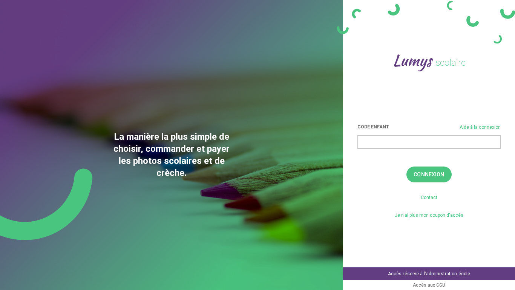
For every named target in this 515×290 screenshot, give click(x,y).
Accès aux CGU (429, 285)
